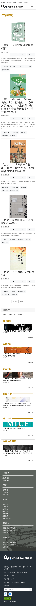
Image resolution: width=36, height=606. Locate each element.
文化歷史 (5, 509)
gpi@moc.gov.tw (15, 579)
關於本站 (9, 2)
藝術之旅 (5, 242)
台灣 (10, 314)
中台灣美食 (15, 132)
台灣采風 (5, 504)
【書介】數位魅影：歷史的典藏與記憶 (17, 331)
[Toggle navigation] (32, 6)
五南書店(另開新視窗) (9, 530)
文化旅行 (23, 132)
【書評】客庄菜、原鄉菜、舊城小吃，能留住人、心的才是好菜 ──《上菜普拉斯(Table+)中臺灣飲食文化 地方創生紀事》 (17, 105)
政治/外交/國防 (7, 518)
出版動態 (6, 473)
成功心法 (20, 66)
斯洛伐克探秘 (14, 190)
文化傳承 (5, 239)
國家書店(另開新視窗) (9, 528)
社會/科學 (5, 513)
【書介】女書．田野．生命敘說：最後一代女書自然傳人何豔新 (17, 380)
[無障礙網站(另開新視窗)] (7, 598)
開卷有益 (6, 499)
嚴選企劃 (6, 485)
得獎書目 (13, 544)
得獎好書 (5, 490)
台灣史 (5, 314)
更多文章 (30, 338)
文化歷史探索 (14, 187)
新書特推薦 (6, 480)
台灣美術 (13, 239)
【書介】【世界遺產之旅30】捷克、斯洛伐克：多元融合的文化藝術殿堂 (17, 168)
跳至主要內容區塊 (4, 0)
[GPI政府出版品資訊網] (12, 6)
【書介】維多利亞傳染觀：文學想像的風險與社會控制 (17, 355)
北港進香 (21, 314)
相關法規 (5, 544)
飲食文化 (13, 135)
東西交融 (20, 239)
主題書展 (5, 492)
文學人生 (13, 291)
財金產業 (5, 516)
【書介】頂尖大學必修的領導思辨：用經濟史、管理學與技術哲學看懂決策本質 (17, 405)
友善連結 (5, 547)
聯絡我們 (26, 2)
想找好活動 (6, 478)
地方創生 (5, 135)
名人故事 (13, 66)
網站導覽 (3, 2)
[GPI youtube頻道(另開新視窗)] (10, 594)
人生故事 (5, 291)
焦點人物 (5, 494)
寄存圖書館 (6, 532)
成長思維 (28, 66)
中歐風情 (5, 187)
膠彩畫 (28, 239)
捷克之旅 (5, 190)
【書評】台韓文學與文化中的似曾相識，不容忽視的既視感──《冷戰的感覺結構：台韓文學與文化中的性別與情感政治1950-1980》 (17, 452)
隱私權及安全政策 (17, 2)
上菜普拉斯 (5, 132)
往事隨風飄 (5, 294)
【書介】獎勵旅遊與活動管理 (14, 428)
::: (4, 554)
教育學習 (5, 511)
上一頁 (15, 301)
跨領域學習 (5, 70)
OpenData (13, 542)
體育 (15, 314)
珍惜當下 (14, 294)
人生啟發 (5, 66)
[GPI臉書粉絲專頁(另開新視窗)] (6, 594)
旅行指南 (23, 187)
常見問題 (5, 542)
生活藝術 (5, 506)
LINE (32, 55)
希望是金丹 (21, 291)
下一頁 (21, 301)
